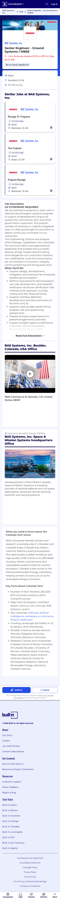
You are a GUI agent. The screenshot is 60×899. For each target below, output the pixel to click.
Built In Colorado (11, 826)
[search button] (47, 4)
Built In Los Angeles (12, 832)
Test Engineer (15, 148)
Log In (54, 4)
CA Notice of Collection (30, 886)
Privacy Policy (30, 872)
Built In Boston (10, 810)
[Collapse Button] (51, 127)
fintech (14, 619)
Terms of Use (30, 877)
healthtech (26, 619)
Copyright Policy (30, 867)
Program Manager (17, 179)
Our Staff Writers (11, 746)
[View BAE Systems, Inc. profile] (30, 25)
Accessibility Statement (30, 863)
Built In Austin (9, 805)
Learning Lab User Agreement (30, 858)
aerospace (31, 616)
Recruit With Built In (12, 764)
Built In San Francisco (13, 842)
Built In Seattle (9, 848)
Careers (6, 740)
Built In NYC (8, 837)
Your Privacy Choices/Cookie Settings (30, 881)
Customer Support (11, 781)
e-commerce (45, 616)
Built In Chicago (10, 821)
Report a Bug (9, 792)
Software (33, 612)
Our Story (7, 735)
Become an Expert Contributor (18, 769)
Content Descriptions (13, 751)
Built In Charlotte (11, 815)
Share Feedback (10, 787)
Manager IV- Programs (19, 116)
